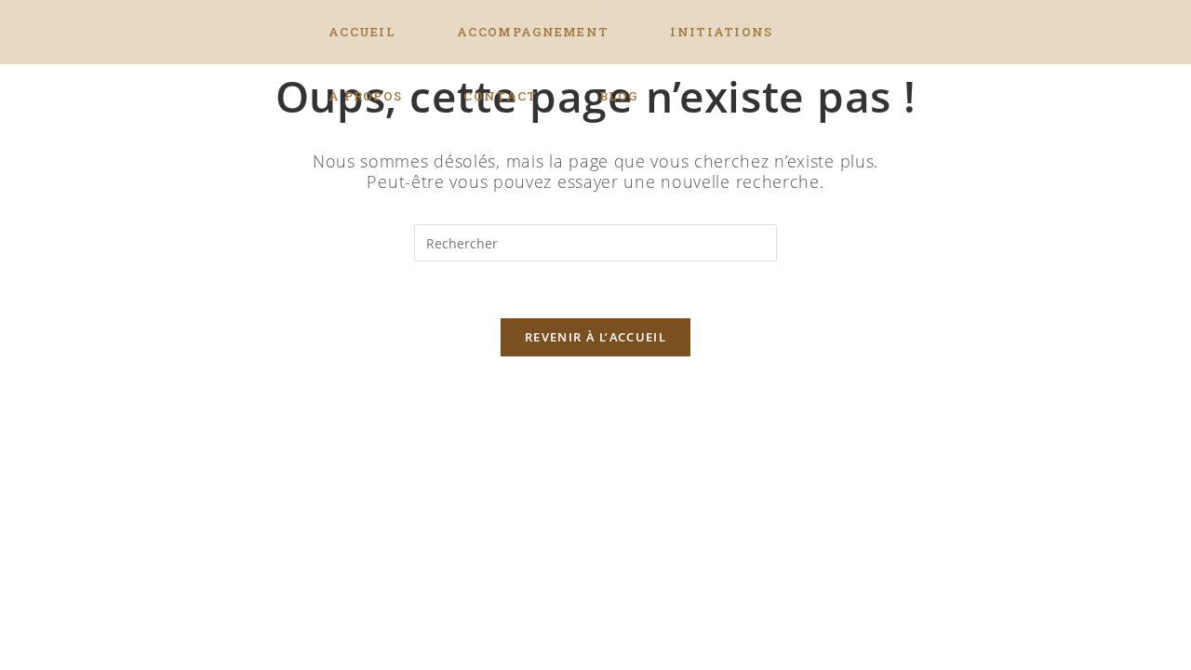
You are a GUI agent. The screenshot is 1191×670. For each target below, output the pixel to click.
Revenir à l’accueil (595, 336)
